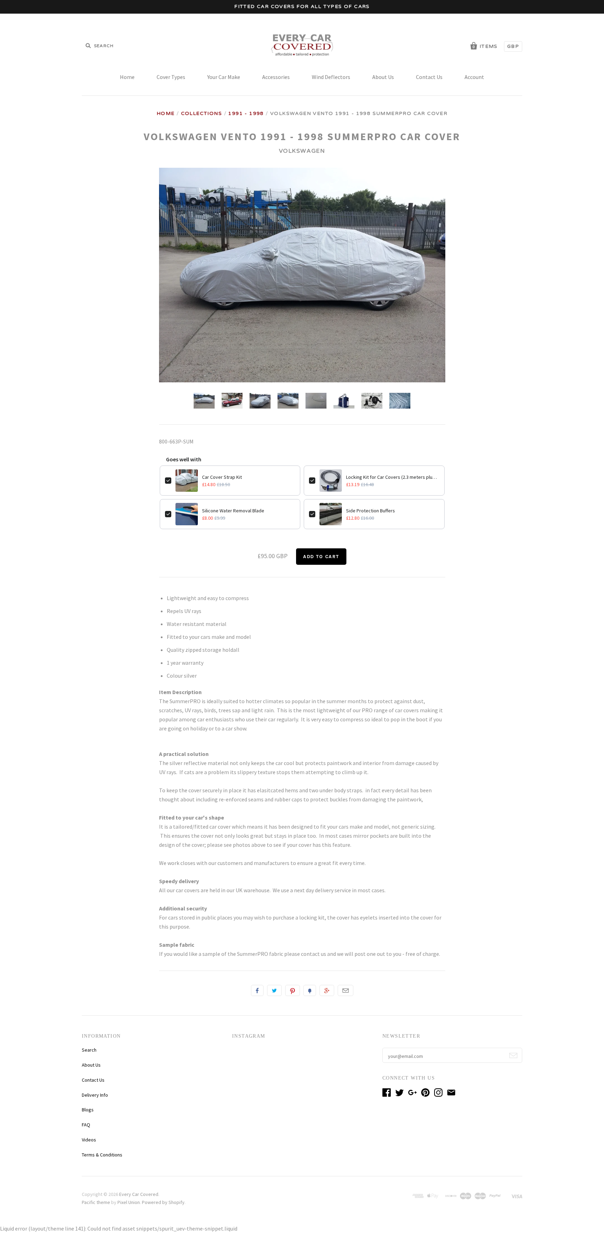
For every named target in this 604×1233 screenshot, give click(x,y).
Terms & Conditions (102, 1155)
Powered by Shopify (163, 1202)
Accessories (276, 76)
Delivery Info (95, 1095)
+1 (326, 990)
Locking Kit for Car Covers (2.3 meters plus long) (392, 477)
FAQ (86, 1125)
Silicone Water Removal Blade (233, 510)
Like (257, 990)
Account (474, 76)
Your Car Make (223, 76)
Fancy (309, 990)
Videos (89, 1140)
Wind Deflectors (331, 76)
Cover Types (171, 76)
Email (345, 990)
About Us (383, 76)
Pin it (292, 990)
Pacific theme (96, 1202)
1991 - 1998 (246, 113)
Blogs (88, 1109)
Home (127, 76)
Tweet (274, 990)
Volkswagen (302, 150)
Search (89, 1050)
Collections (201, 113)
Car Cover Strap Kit (222, 477)
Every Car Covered (138, 1194)
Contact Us (429, 76)
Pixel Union (128, 1202)
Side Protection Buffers (370, 510)
